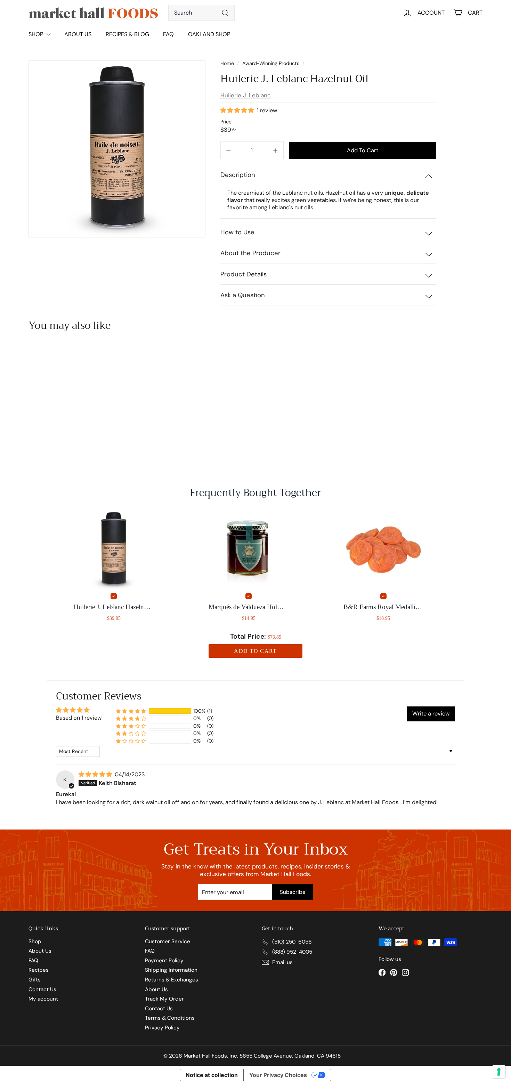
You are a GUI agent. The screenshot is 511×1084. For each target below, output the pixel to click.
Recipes (39, 970)
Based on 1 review (79, 717)
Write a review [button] (430, 713)
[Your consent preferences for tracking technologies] (498, 1071)
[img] (96, 774)
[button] (237, 110)
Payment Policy (164, 960)
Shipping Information (171, 970)
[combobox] (201, 13)
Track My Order (164, 999)
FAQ (168, 34)
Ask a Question (242, 295)
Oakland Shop (209, 34)
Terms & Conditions (170, 1018)
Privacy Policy (162, 1028)
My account (43, 999)
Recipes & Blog (127, 34)
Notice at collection (212, 1074)
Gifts (35, 980)
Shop (35, 941)
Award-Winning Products (270, 63)
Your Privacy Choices (278, 1074)
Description (237, 175)
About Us (77, 34)
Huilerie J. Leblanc (245, 95)
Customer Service (167, 941)
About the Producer (250, 253)
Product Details (243, 274)
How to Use (237, 232)
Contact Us (42, 989)
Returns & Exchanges (171, 980)
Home (227, 63)
